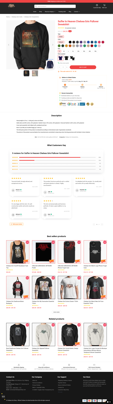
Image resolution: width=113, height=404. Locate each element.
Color (59, 39)
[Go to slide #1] (26, 73)
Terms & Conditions (37, 382)
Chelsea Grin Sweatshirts (31, 17)
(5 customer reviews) (70, 28)
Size (59, 48)
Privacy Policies (36, 385)
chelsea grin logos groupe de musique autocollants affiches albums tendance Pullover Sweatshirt (95, 350)
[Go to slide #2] (35, 73)
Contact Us (61, 387)
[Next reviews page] (102, 224)
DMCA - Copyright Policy (38, 387)
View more (56, 312)
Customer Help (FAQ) (63, 389)
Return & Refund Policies (64, 385)
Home (8, 17)
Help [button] (110, 402)
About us (34, 380)
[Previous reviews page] (93, 224)
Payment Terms (62, 382)
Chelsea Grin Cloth (17, 17)
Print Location (61, 54)
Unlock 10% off (3, 397)
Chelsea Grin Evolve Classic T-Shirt (68, 301)
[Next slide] (52, 45)
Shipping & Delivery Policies (65, 380)
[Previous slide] (9, 45)
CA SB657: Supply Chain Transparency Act (43, 389)
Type (59, 34)
